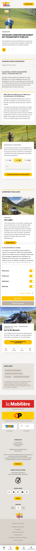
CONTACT (18, 464)
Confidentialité (18, 535)
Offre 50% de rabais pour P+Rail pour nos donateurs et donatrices (17, 95)
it (23, 508)
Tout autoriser (18, 298)
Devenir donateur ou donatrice (18, 174)
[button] (17, 548)
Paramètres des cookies (18, 526)
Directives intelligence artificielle (18, 537)
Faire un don (28, 4)
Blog (18, 498)
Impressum (18, 529)
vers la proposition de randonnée (18, 342)
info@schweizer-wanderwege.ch (18, 449)
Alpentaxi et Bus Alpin (9, 65)
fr (18, 508)
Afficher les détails (25, 293)
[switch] (31, 276)
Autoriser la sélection (18, 303)
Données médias (18, 540)
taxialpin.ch (10, 242)
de (13, 508)
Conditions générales (18, 532)
